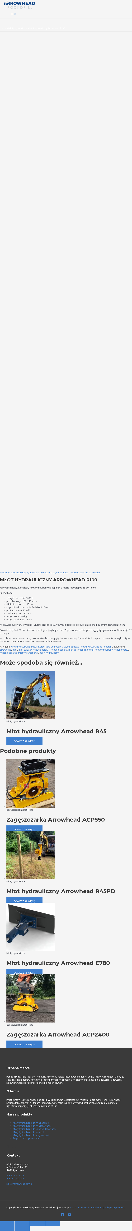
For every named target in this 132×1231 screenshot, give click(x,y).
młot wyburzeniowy (28, 652)
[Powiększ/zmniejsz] (7, 1223)
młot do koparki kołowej (81, 649)
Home (3, 28)
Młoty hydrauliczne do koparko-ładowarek (34, 1128)
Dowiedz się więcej (24, 741)
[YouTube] (69, 1215)
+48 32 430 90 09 (15, 1175)
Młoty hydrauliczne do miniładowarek (32, 1125)
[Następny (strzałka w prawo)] (22, 1228)
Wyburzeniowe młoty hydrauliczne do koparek (76, 572)
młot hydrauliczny (104, 649)
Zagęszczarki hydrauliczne (26, 1138)
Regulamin (96, 1207)
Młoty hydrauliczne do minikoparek (31, 1122)
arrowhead (5, 649)
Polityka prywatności (114, 1207)
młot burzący (25, 649)
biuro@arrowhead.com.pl (19, 1183)
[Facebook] (62, 1215)
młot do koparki (59, 649)
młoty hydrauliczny (49, 652)
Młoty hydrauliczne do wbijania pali (31, 1135)
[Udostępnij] (37, 1223)
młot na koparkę (8, 652)
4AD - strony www (79, 1207)
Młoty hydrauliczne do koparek (36, 572)
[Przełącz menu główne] (13, 14)
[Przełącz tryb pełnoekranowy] (22, 1223)
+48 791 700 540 (15, 1178)
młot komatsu (121, 649)
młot (15, 649)
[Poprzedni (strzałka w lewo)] (7, 1228)
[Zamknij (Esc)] (52, 1223)
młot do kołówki (41, 649)
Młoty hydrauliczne (17, 28)
